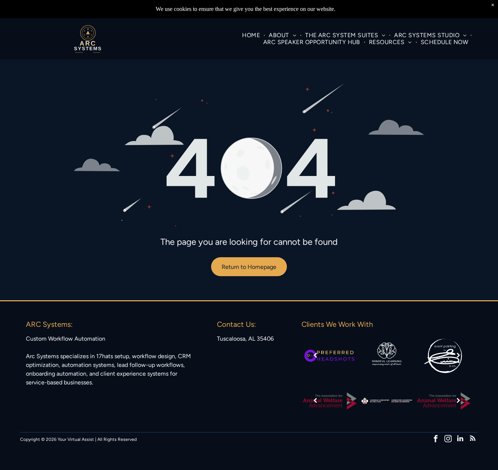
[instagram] (448, 439)
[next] (458, 356)
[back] (315, 356)
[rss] (472, 439)
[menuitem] (251, 35)
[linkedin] (460, 439)
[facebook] (435, 439)
